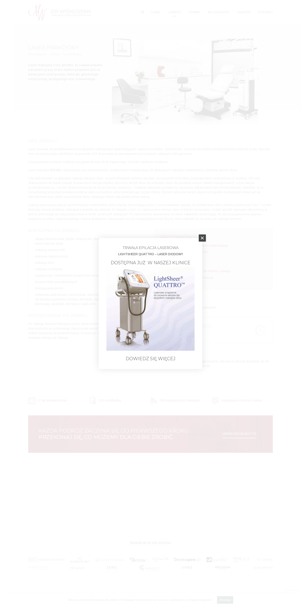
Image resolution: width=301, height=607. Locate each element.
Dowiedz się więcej (150, 358)
